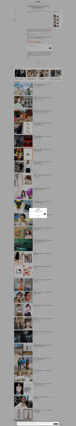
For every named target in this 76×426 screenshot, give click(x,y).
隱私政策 (40, 215)
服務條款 (39, 215)
